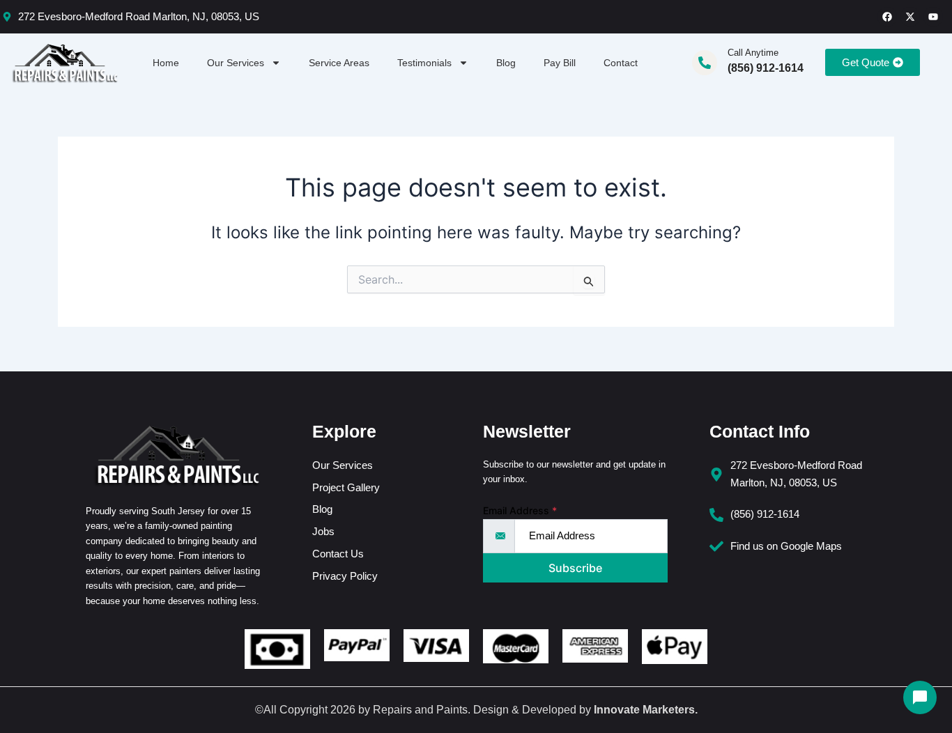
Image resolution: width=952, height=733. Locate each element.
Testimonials (424, 62)
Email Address (520, 510)
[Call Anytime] (704, 62)
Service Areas (339, 62)
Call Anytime (753, 52)
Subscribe (575, 568)
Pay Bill (560, 62)
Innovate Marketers (644, 710)
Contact (621, 62)
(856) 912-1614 (766, 68)
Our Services (235, 62)
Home (166, 62)
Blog (506, 62)
